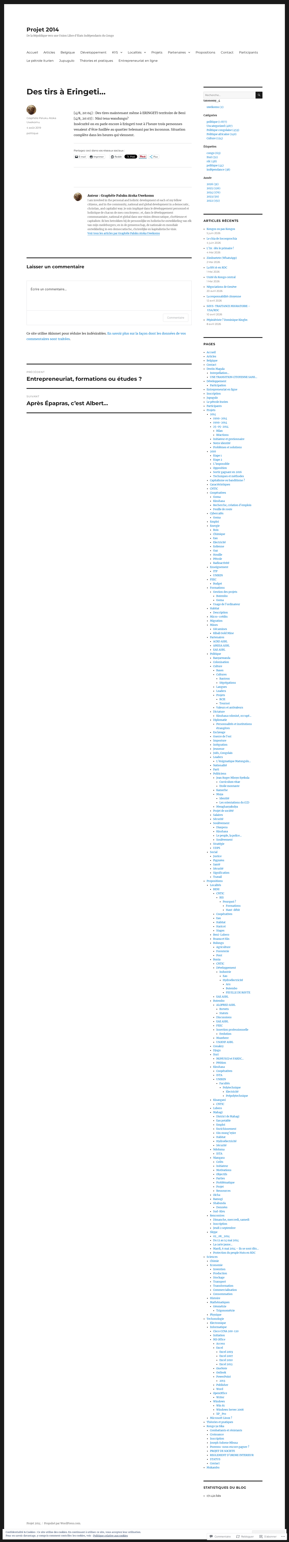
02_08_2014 (221, 1236)
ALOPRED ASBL (226, 1005)
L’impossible (221, 464)
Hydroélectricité (233, 980)
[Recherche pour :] (229, 95)
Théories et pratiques (96, 61)
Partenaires (177, 52)
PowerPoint (223, 1376)
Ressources (223, 1190)
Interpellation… (219, 373)
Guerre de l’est (222, 736)
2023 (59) (213, 196)
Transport (219, 1281)
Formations (217, 587)
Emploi (214, 521)
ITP (215, 571)
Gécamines (220, 629)
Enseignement (219, 567)
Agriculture (223, 947)
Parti (216, 769)
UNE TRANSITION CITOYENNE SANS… (233, 377)
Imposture (219, 740)
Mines (214, 625)
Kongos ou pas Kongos (221, 229)
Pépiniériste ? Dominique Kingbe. (227, 320)
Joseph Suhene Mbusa (224, 1442)
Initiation (219, 1335)
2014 (213, 414)
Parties (220, 1178)
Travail (217, 877)
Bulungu (218, 943)
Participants (248, 52)
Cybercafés (217, 513)
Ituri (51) (212, 157)
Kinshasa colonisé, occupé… (233, 716)
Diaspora (221, 827)
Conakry (218, 1046)
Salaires (218, 815)
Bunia (216, 959)
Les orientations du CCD (234, 802)
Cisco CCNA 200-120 (225, 1331)
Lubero (217, 1108)
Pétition (221, 1062)
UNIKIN (218, 575)
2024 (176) (213, 192)
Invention (219, 1269)
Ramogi (218, 1199)
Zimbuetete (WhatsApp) (222, 258)
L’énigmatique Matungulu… (233, 761)
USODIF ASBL (224, 1042)
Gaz (215, 550)
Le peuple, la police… (229, 835)
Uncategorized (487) (220, 126)
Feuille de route (222, 509)
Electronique (218, 1323)
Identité (224, 798)
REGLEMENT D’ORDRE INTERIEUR (232, 1455)
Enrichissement (226, 1129)
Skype (213, 1232)
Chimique (219, 534)
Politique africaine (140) (222, 134)
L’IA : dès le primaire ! (220, 248)
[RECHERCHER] (259, 95)
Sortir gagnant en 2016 (227, 472)
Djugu (217, 1050)
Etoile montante (229, 786)
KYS (115, 52)
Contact (227, 52)
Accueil (32, 52)
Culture (217, 666)
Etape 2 (217, 459)
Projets (156, 52)
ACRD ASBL (220, 641)
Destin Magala (216, 369)
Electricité (219, 542)
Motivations (223, 1170)
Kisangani (219, 1100)
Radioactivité (221, 563)
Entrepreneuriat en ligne (138, 61)
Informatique (218, 1327)
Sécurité (218, 819)
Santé (216, 864)
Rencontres (217, 1215)
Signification (221, 872)
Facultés (224, 1083)
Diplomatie (220, 720)
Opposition (220, 468)
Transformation (223, 1285)
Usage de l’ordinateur (226, 604)
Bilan (219, 431)
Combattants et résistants (226, 1430)
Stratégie (218, 844)
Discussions (224, 1017)
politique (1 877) (217, 122)
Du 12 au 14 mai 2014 (226, 1240)
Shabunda (219, 1203)
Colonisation (221, 662)
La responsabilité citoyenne (224, 296)
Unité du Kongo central (221, 277)
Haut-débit (233, 910)
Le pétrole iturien (40, 61)
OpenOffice (220, 1393)
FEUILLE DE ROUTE (238, 992)
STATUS (215, 1459)
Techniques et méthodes (228, 476)
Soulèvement (221, 823)
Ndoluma (219, 1149)
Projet (220, 1186)
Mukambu (213, 1467)
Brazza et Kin (221, 939)
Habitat (214, 608)
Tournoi (224, 703)
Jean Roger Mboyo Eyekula (232, 777)
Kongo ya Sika (215, 1426)
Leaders (221, 691)
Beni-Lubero (221, 934)
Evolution (225, 1034)
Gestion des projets (225, 592)
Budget (217, 583)
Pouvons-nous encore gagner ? (229, 1447)
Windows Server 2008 (230, 1409)
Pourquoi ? (229, 901)
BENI (216, 889)
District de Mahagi (227, 1116)
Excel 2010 (226, 1360)
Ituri (216, 1054)
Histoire (215, 1298)
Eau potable (223, 1120)
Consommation (223, 1294)
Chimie (214, 1261)
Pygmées (218, 860)
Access (220, 1343)
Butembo (222, 596)
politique (32, 133)
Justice (217, 856)
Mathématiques (220, 1302)
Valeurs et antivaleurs (229, 707)
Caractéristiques (220, 484)
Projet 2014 (43, 29)
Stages (220, 930)
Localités (135, 52)
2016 (213, 451)
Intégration (220, 744)
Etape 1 (217, 455)
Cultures (221, 674)
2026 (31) (213, 184)
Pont (219, 955)
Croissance (217, 1434)
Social (213, 852)
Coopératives (218, 492)
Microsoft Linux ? (221, 1418)
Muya (219, 794)
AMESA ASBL (221, 645)
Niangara (219, 1157)
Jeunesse (218, 749)
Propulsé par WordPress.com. (62, 1523)
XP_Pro (221, 1414)
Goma (217, 497)
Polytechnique (232, 1087)
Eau (215, 538)
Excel (219, 1347)
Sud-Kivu (219, 1211)
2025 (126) (213, 188)
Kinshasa (219, 501)
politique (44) (215, 165)
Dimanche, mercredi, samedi (231, 1219)
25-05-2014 (220, 426)
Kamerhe (222, 790)
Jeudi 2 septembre (224, 1228)
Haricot (221, 926)
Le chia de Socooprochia (222, 238)
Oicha (216, 1195)
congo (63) (214, 153)
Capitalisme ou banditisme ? (227, 480)
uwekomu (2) (215, 107)
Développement (93, 52)
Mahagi (218, 1112)
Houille (217, 554)
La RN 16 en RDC (217, 267)
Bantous (224, 678)
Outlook (221, 1372)
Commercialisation (225, 1290)
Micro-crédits (219, 616)
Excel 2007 (226, 1356)
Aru (228, 984)
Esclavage (219, 732)
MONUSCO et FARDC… (230, 1058)
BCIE (222, 699)
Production (220, 1273)
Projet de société (223, 811)
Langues (221, 687)
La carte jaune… (222, 1244)
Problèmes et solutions (227, 447)
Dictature (219, 711)
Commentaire (175, 317)
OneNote (221, 1368)
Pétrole (217, 559)
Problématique (225, 1182)
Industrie (225, 972)
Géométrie (219, 1306)
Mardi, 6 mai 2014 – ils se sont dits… (236, 1248)
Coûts (219, 1162)
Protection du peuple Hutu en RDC (234, 1252)
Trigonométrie (225, 1310)
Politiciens (219, 773)
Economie (216, 1265)
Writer (220, 1397)
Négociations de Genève (222, 287)
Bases (220, 670)
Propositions (205, 52)
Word (219, 1389)
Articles (49, 52)
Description (220, 612)
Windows (219, 1401)
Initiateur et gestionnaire (228, 439)
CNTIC (214, 488)
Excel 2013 (225, 1364)
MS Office (219, 1339)
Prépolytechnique (237, 1095)
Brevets (224, 1009)
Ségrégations (227, 682)
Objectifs (221, 1174)
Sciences (212, 1257)
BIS (221, 897)
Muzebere (222, 1038)
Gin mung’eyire (226, 1133)
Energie (215, 526)
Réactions (222, 435)
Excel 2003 (226, 1352)
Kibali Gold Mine (223, 633)
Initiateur (222, 1166)
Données (221, 1207)
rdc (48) (212, 161)
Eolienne (218, 546)
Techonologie (215, 1319)
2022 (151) (213, 200)
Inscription (214, 393)
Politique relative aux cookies (110, 1535)
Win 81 (220, 1405)
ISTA (219, 1075)
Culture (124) (215, 138)
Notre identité (221, 443)
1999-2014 (220, 418)
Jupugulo (66, 61)
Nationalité (220, 765)
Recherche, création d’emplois (232, 505)
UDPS (216, 848)
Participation (218, 385)
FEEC (213, 579)
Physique (215, 1314)
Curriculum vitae (229, 782)
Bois (216, 530)
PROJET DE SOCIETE (222, 1451)
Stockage (219, 1277)
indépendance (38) (218, 169)
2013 (222, 1380)
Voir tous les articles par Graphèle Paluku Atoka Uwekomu (123, 233)
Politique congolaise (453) (223, 130)
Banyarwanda (221, 658)
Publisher (222, 1385)
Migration (216, 621)
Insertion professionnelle (232, 1029)
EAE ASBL (219, 649)
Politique (215, 654)
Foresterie (222, 951)
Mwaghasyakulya (227, 806)
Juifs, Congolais (223, 753)
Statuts (223, 1013)
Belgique (68, 52)
